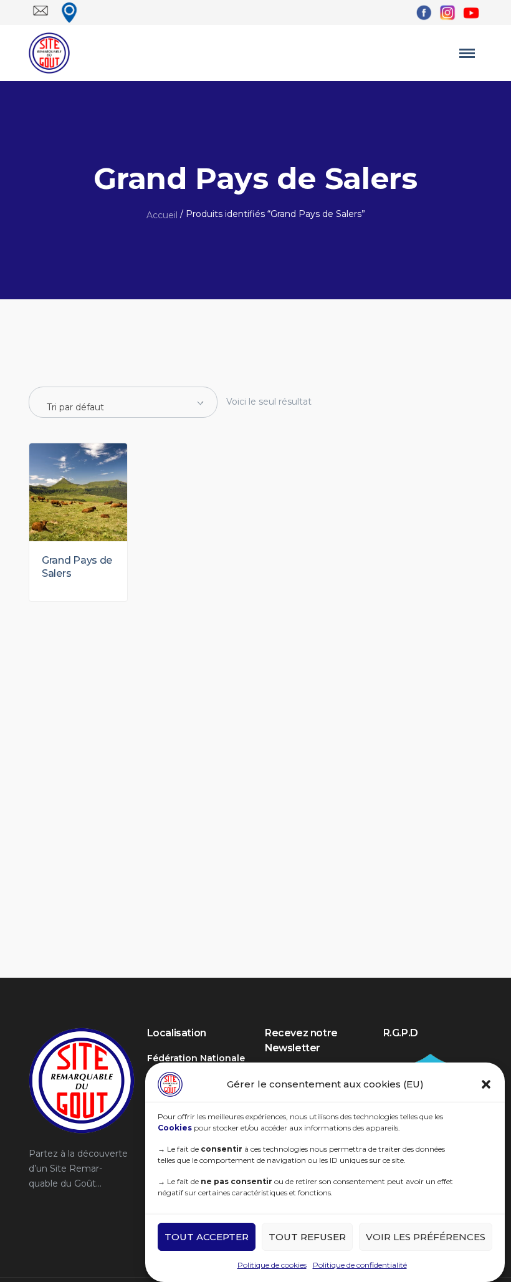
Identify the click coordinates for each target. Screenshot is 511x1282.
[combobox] (123, 402)
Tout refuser (307, 1237)
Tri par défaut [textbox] (75, 407)
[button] (486, 1084)
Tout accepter (207, 1237)
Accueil (162, 215)
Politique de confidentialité (360, 1265)
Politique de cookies (272, 1265)
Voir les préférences (425, 1237)
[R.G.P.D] (430, 1058)
